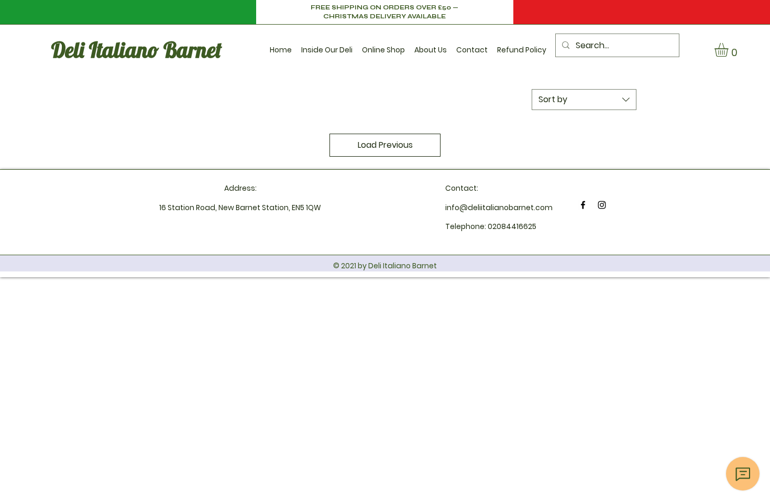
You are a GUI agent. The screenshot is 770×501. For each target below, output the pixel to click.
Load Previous (385, 145)
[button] (326, 45)
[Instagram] (602, 205)
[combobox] (584, 99)
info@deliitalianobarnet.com (499, 207)
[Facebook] (583, 205)
